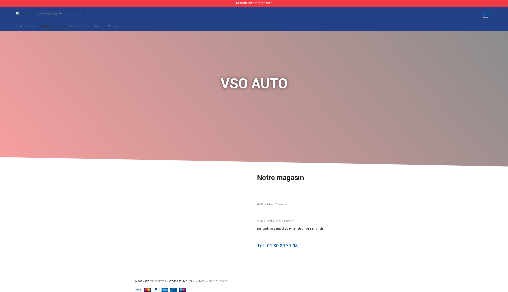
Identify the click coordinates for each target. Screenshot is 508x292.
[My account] (471, 14)
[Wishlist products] (478, 14)
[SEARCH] (79, 13)
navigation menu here (53, 26)
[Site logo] (23, 13)
